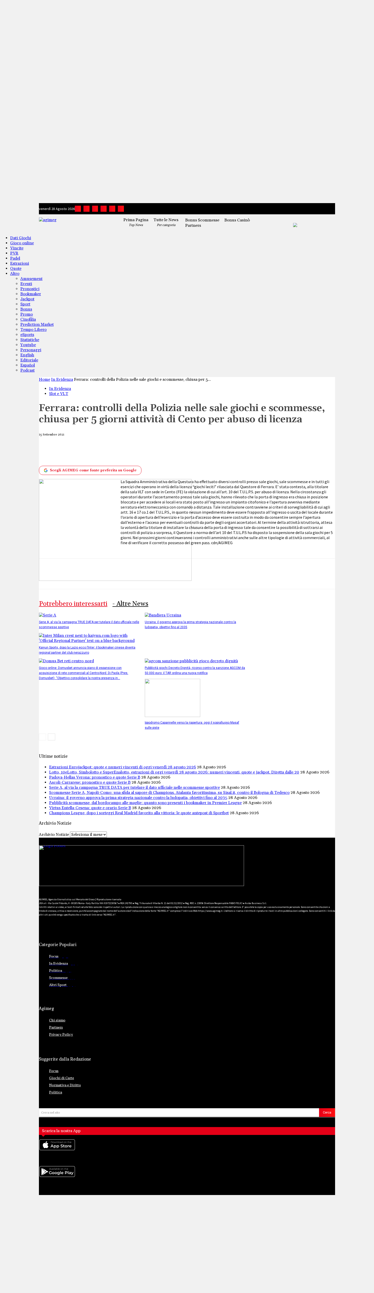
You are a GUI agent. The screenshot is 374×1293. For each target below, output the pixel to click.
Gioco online (22, 243)
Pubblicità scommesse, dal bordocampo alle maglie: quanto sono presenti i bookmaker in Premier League (145, 802)
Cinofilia (28, 319)
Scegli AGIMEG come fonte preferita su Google (93, 470)
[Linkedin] (95, 209)
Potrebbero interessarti (73, 604)
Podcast (27, 370)
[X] (112, 209)
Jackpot (27, 299)
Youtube (28, 344)
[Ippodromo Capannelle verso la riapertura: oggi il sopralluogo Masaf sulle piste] (172, 715)
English (27, 355)
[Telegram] (103, 209)
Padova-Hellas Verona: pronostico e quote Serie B (94, 777)
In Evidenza (62, 379)
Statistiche (29, 339)
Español (27, 365)
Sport (25, 304)
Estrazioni (19, 263)
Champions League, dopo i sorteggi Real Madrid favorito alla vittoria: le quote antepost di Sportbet (139, 813)
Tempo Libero (33, 329)
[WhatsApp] (123, 451)
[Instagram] (86, 209)
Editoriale (29, 360)
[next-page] (51, 737)
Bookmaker (30, 294)
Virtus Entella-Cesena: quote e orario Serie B (90, 807)
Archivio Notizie (54, 834)
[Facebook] (78, 209)
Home (44, 379)
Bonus (26, 309)
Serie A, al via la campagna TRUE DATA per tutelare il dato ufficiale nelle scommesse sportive (134, 787)
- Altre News (130, 604)
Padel (15, 258)
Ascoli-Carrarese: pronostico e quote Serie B (90, 782)
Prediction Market (37, 324)
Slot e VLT (58, 393)
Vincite (16, 248)
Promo (26, 314)
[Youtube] (121, 209)
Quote (15, 268)
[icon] (187, 1149)
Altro (14, 273)
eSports (27, 334)
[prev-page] (42, 737)
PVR (14, 253)
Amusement (31, 278)
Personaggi (30, 350)
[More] (217, 451)
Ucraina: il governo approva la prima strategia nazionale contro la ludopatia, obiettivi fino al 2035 (138, 797)
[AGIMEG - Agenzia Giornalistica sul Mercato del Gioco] (75, 223)
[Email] (161, 451)
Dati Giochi (20, 238)
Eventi (26, 283)
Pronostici (29, 288)
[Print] (180, 451)
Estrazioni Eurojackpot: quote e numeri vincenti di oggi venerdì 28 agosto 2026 (122, 767)
